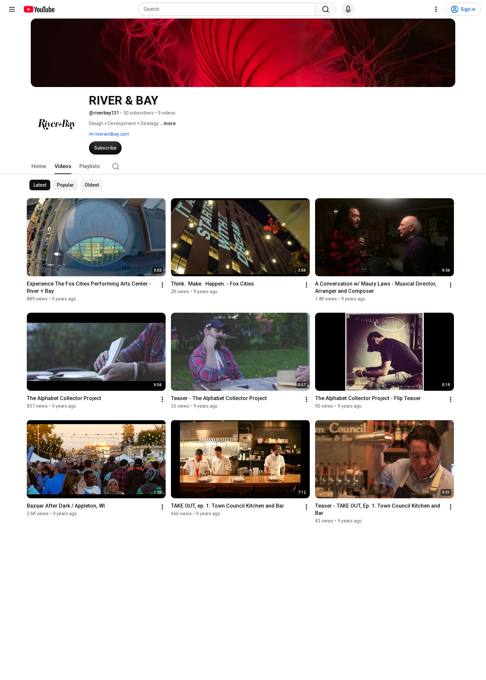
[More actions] (162, 285)
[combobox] (228, 9)
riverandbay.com (111, 134)
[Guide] (12, 9)
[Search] (325, 9)
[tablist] (243, 166)
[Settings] (436, 9)
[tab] (39, 166)
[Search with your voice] (348, 9)
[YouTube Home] (39, 9)
